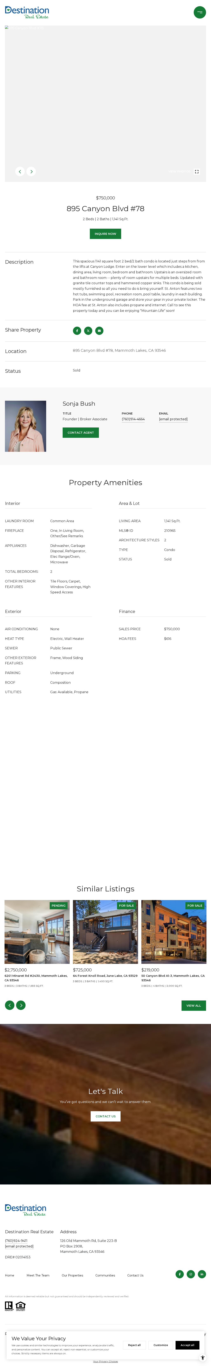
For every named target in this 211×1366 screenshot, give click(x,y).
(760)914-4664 (133, 419)
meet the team (38, 1275)
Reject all (134, 1345)
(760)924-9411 (16, 1241)
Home (9, 1275)
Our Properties (72, 1275)
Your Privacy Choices (105, 1361)
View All (193, 1005)
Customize (161, 1345)
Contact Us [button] (106, 1116)
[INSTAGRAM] (191, 1274)
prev (20, 171)
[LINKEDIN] (202, 1274)
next (31, 171)
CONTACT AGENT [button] (81, 432)
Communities (105, 1275)
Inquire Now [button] (105, 234)
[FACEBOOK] (180, 1274)
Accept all (187, 1345)
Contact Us (135, 1275)
